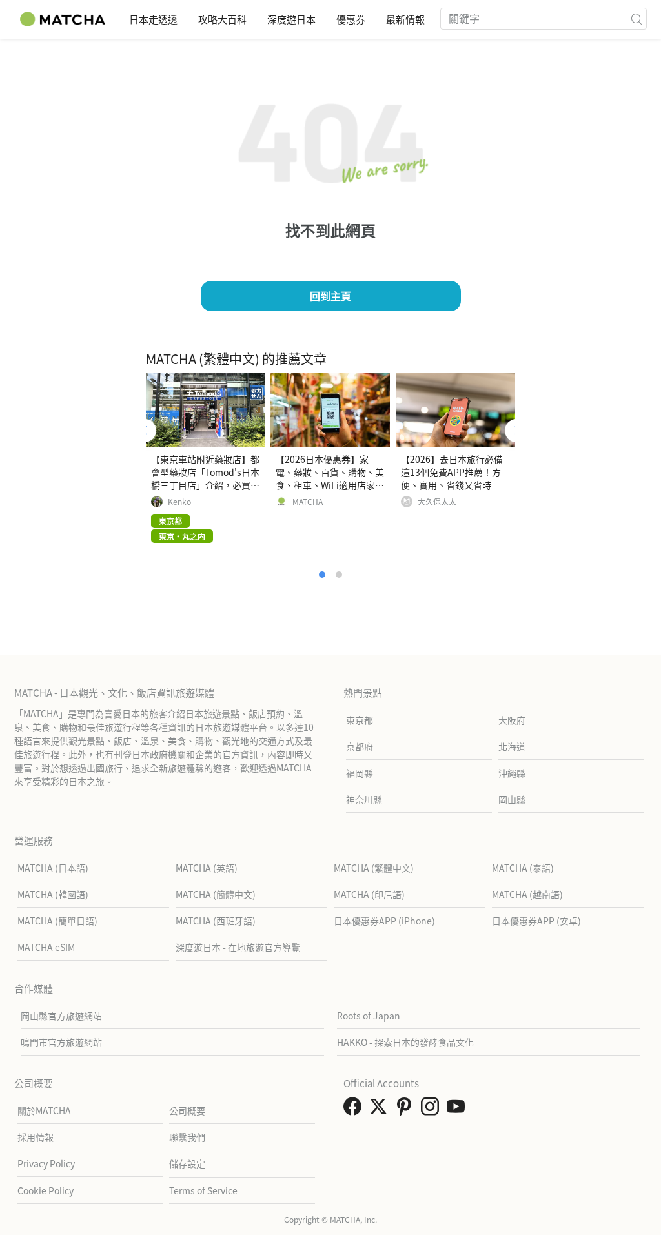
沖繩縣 (511, 772)
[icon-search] (636, 18)
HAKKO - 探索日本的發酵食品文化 (405, 1042)
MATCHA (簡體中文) (216, 894)
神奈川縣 (364, 799)
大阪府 (511, 719)
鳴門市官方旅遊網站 (61, 1042)
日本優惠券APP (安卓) (536, 920)
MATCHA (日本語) (52, 867)
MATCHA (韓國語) (52, 894)
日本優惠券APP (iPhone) (384, 920)
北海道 (511, 746)
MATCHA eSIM (46, 947)
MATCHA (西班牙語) (216, 920)
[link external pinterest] (406, 1110)
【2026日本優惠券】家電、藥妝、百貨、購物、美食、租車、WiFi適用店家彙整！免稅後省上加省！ (330, 478)
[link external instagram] (432, 1110)
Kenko (179, 501)
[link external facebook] (355, 1110)
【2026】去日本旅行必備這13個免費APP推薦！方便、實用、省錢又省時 (452, 472)
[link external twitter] (380, 1110)
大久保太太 (437, 501)
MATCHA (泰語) (523, 867)
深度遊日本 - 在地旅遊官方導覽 (238, 947)
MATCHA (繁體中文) (374, 867)
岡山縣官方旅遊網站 (61, 1015)
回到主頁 (330, 295)
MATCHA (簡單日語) (57, 920)
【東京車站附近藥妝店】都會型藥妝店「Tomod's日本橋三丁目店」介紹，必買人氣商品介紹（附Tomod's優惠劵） (205, 485)
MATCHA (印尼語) (369, 894)
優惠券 (350, 19)
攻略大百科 (222, 19)
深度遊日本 (291, 19)
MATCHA (307, 501)
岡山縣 (511, 799)
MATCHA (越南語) (527, 894)
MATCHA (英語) (207, 867)
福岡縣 (359, 772)
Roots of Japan (368, 1015)
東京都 (359, 719)
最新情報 (405, 19)
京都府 (359, 746)
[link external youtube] (458, 1110)
